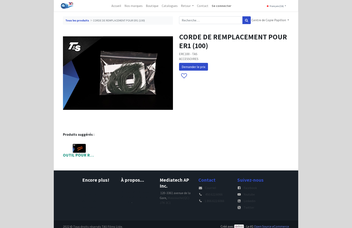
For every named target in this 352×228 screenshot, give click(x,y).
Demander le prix (193, 67)
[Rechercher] (246, 20)
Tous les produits (77, 20)
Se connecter (221, 6)
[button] (183, 76)
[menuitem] (116, 6)
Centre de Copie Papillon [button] (269, 20)
